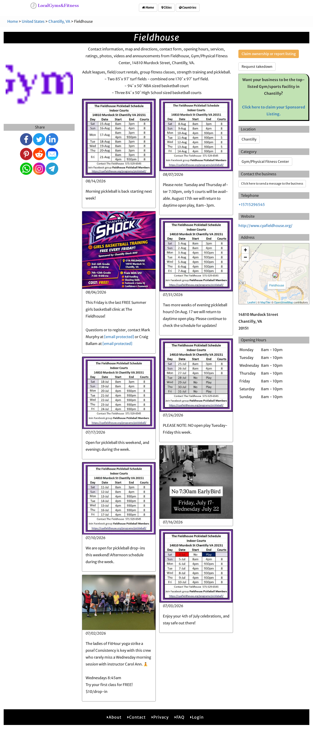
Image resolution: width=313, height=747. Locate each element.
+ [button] (245, 250)
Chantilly (249, 139)
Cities (167, 7)
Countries (189, 7)
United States (33, 21)
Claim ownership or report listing (269, 54)
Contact (137, 717)
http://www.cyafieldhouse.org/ (265, 225)
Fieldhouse (276, 285)
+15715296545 (251, 204)
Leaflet (251, 302)
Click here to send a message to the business (272, 183)
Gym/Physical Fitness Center (265, 161)
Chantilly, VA (59, 21)
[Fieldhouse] (275, 275)
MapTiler (265, 302)
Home (149, 7)
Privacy (161, 717)
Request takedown (257, 66)
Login (198, 717)
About (115, 717)
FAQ (180, 717)
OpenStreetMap (283, 302)
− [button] (245, 257)
